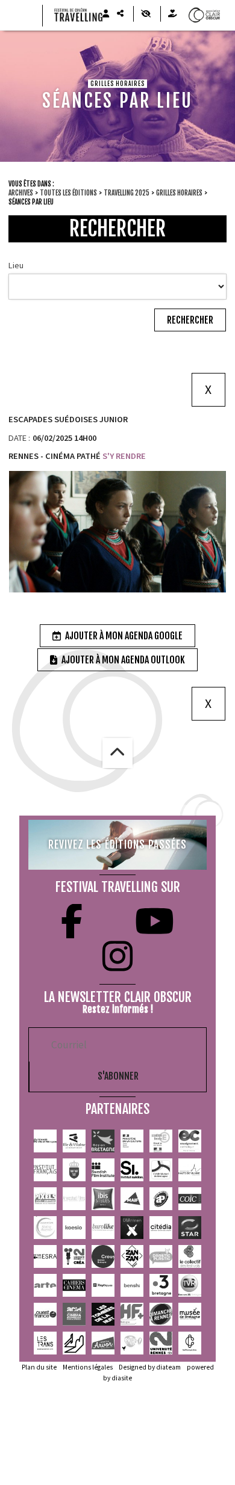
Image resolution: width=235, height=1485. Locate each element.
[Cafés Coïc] (189, 1198)
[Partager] (120, 14)
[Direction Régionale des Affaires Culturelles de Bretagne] (132, 1141)
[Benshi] (132, 1285)
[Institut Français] (45, 1169)
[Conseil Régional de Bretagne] (103, 1141)
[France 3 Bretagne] (160, 1285)
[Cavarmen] (132, 1227)
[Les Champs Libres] (189, 1343)
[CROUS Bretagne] (103, 1256)
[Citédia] (160, 1227)
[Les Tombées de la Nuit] (103, 1314)
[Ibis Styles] (103, 1198)
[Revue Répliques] (103, 1285)
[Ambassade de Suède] (74, 1169)
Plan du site (39, 1367)
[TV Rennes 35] (189, 1285)
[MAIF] (132, 1198)
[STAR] (189, 1227)
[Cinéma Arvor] (103, 1343)
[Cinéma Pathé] (132, 1343)
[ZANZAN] (132, 1256)
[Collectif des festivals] (189, 1256)
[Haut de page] (117, 753)
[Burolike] (103, 1227)
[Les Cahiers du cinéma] (74, 1285)
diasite (121, 1378)
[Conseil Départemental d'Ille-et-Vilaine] (74, 1141)
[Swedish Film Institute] (103, 1169)
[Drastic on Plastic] (160, 1256)
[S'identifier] (105, 14)
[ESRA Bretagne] (45, 1256)
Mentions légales (88, 1367)
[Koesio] (74, 1227)
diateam (168, 1367)
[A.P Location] (160, 1198)
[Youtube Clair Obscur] (154, 921)
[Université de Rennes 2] (160, 1343)
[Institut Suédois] (132, 1169)
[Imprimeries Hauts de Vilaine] (189, 1169)
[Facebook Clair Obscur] (72, 921)
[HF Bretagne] (132, 1314)
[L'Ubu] (45, 1343)
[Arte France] (45, 1285)
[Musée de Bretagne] (189, 1314)
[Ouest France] (45, 1314)
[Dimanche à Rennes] (160, 1314)
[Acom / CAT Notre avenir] (45, 1227)
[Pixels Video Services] (45, 1198)
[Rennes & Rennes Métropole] (45, 1141)
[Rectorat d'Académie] (160, 1141)
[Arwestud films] (74, 1198)
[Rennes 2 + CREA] (74, 1256)
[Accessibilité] (145, 14)
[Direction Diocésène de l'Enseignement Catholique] (189, 1141)
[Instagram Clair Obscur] (117, 956)
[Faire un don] (172, 14)
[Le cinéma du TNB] (74, 1343)
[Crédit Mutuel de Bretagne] (160, 1169)
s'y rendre (123, 455)
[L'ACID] (74, 1314)
